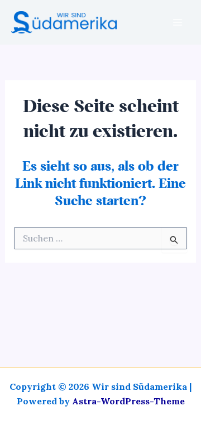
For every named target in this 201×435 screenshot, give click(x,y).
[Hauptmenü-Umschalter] (177, 22)
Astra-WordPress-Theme (128, 401)
